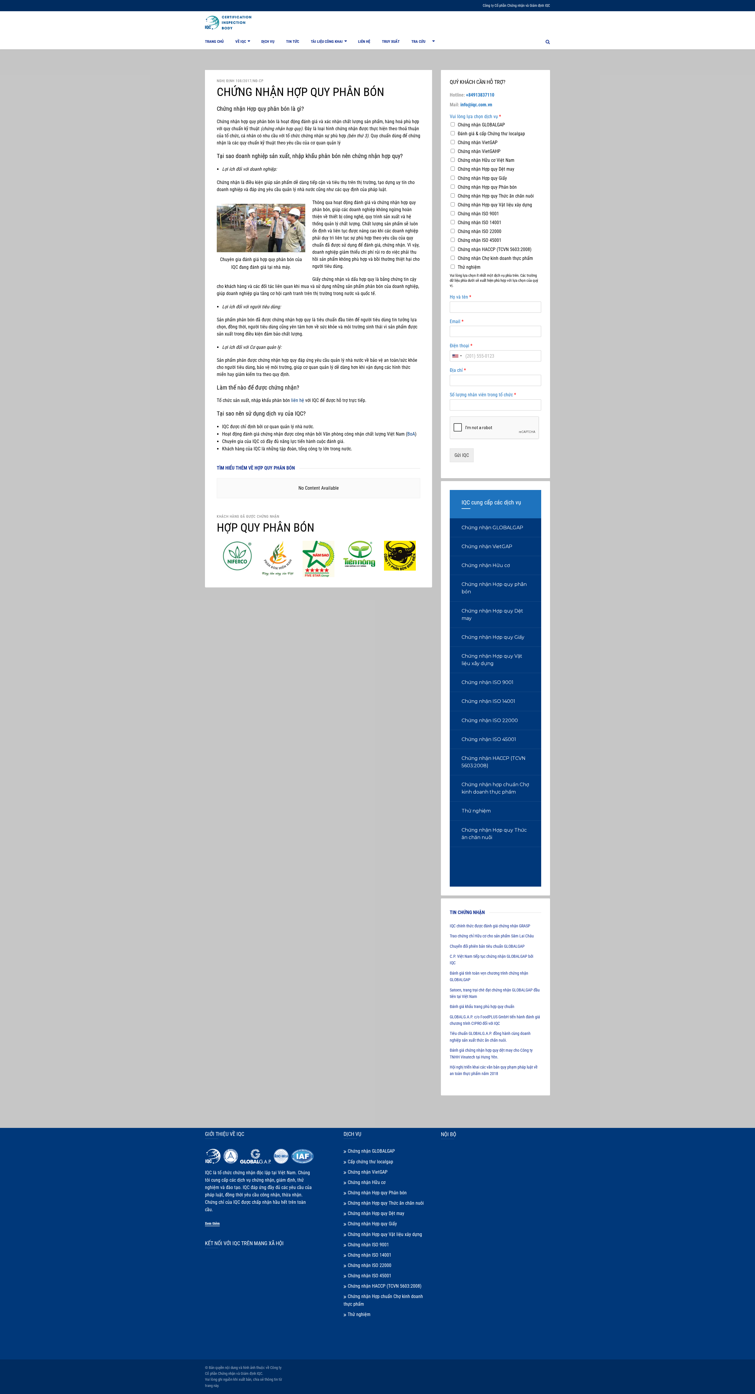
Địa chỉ (458, 370)
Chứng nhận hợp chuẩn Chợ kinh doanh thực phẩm (495, 788)
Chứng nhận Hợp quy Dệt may (486, 169)
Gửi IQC (461, 455)
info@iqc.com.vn (476, 105)
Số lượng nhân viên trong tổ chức (483, 395)
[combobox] (457, 356)
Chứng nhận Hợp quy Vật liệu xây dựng (495, 205)
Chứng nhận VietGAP (478, 142)
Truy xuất (391, 41)
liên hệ (297, 400)
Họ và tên (460, 297)
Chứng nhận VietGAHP (479, 151)
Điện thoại (461, 345)
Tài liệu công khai (327, 41)
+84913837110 (480, 95)
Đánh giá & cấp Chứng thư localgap (491, 133)
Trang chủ (214, 41)
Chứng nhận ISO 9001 (478, 213)
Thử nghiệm (469, 267)
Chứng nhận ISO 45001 (479, 240)
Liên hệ (364, 41)
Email (457, 321)
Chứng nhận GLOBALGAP (481, 125)
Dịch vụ (267, 41)
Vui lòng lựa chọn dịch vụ (475, 116)
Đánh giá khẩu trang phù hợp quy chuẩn (482, 1006)
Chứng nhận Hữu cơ (486, 565)
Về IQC (240, 41)
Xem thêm (212, 1224)
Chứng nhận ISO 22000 (479, 231)
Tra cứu (418, 41)
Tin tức (292, 41)
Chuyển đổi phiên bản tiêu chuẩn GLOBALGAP (487, 946)
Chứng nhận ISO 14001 (479, 222)
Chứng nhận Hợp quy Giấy (482, 178)
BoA (411, 434)
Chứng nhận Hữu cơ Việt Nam (486, 160)
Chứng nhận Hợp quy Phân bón (487, 187)
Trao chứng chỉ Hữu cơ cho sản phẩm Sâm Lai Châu (492, 936)
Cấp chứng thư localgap (370, 1162)
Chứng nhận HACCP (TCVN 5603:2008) (494, 249)
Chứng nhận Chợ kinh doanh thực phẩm (495, 258)
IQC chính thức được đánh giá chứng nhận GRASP (490, 926)
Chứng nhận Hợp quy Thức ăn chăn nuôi (496, 196)
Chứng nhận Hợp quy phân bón (494, 588)
